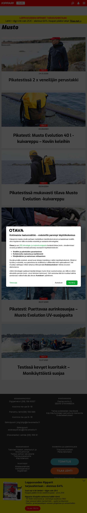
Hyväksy (72, 283)
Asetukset (58, 283)
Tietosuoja (13, 283)
